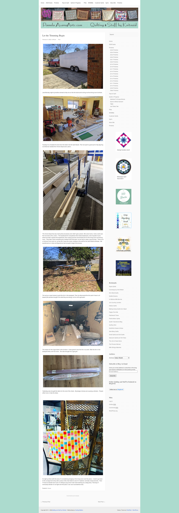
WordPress (135, 510)
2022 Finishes (114, 57)
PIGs (85, 3)
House (49, 488)
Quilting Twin (112, 325)
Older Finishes (114, 90)
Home (42, 3)
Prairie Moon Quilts (114, 318)
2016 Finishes (114, 71)
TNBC (111, 104)
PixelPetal (129, 510)
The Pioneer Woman (115, 344)
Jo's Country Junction (115, 302)
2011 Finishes (114, 83)
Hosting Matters (79, 510)
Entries (112, 404)
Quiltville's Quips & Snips (116, 328)
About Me (113, 3)
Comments (113, 407)
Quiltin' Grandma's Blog (115, 322)
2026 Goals (49, 3)
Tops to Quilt (65, 3)
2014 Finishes (114, 76)
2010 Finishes (114, 85)
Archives (111, 358)
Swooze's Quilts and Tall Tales (117, 338)
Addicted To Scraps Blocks (117, 99)
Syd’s (107, 3)
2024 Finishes (114, 52)
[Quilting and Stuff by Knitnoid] (89, 28)
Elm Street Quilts (113, 293)
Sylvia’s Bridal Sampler (116, 101)
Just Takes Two (114, 106)
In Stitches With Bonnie (115, 299)
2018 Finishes (114, 66)
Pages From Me (113, 312)
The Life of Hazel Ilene (115, 341)
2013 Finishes (114, 78)
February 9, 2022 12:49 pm (49, 39)
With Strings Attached (115, 347)
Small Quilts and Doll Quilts (116, 334)
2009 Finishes (114, 88)
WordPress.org (113, 411)
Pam (59, 39)
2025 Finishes (114, 50)
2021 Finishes (114, 59)
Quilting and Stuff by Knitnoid (59, 510)
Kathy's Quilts (113, 306)
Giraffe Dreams (113, 296)
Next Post (101, 502)
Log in (111, 401)
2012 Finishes (114, 81)
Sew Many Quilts (114, 331)
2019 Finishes (114, 64)
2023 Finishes (114, 55)
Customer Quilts (99, 3)
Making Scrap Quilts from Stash (118, 309)
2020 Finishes (114, 62)
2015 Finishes (114, 74)
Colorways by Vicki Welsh (116, 289)
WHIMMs (90, 3)
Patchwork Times (114, 315)
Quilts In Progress (76, 3)
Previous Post (45, 502)
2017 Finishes (114, 69)
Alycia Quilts (112, 286)
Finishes (56, 3)
